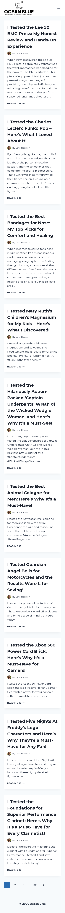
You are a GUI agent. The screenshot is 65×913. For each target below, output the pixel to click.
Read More (16, 103)
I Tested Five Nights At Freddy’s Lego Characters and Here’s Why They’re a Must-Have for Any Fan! (32, 734)
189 (35, 885)
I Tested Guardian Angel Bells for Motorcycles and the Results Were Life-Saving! (30, 577)
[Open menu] (58, 8)
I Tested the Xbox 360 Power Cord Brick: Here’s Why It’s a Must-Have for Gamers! (31, 657)
